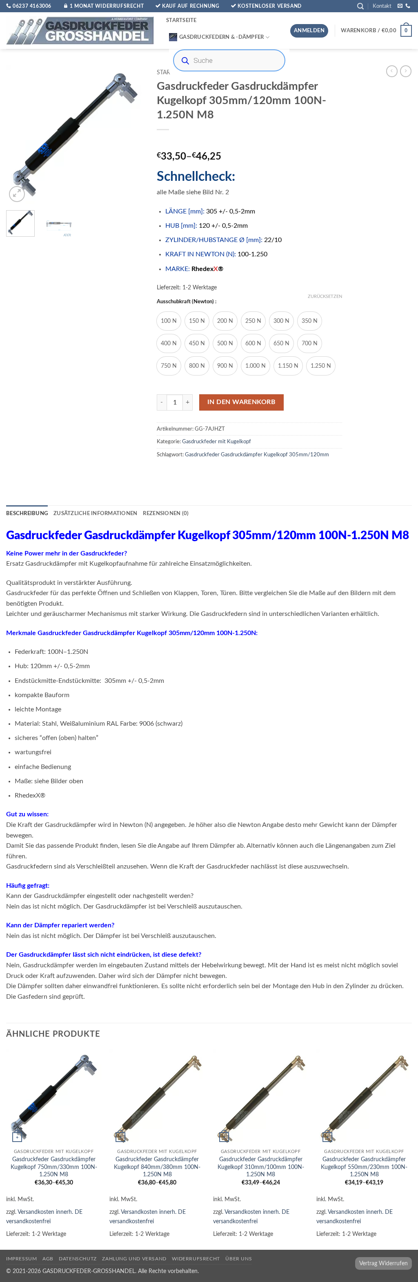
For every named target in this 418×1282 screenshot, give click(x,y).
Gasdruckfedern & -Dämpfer (221, 37)
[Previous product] (405, 71)
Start (165, 73)
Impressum (21, 1258)
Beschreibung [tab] (27, 513)
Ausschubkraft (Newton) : (186, 301)
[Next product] (392, 71)
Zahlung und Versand (134, 1258)
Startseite (181, 20)
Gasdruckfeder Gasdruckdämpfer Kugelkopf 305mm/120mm (257, 454)
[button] (360, 6)
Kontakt (382, 6)
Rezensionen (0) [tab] (166, 513)
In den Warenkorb (241, 402)
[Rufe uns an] (407, 6)
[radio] (169, 321)
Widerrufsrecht (196, 1258)
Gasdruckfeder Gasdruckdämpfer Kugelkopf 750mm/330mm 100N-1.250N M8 (54, 1167)
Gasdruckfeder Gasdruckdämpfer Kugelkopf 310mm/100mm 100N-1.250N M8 (261, 1167)
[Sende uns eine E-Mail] (400, 6)
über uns (238, 1258)
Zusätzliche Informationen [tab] (95, 513)
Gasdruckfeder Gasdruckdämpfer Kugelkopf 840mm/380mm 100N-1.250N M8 (157, 1167)
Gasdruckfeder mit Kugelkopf (216, 441)
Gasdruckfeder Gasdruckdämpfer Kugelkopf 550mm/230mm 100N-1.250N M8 (364, 1167)
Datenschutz (78, 1258)
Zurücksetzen (325, 296)
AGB (47, 1258)
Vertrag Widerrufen (383, 1263)
